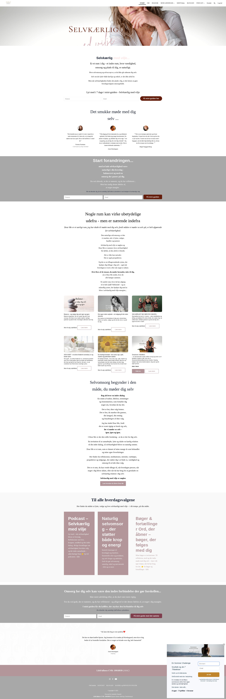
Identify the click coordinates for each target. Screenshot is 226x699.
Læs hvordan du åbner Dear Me (113, 483)
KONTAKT (101, 685)
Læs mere (84, 327)
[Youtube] (116, 679)
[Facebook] (113, 679)
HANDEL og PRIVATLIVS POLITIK (126, 685)
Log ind (220, 3)
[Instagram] (109, 679)
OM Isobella (92, 685)
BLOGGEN (109, 685)
